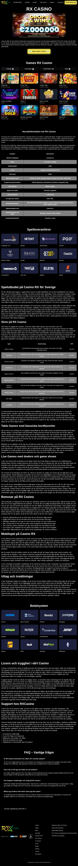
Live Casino (28, 68)
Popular (9, 68)
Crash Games (47, 68)
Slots (66, 68)
